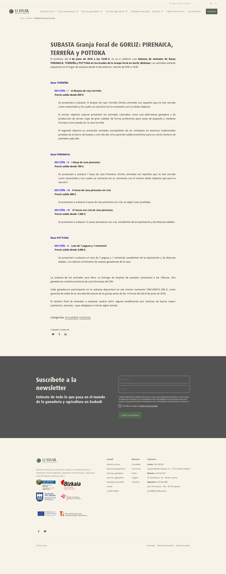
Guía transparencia (68, 11)
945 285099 (155, 464)
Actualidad (71, 317)
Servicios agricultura (117, 11)
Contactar (211, 11)
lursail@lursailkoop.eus (156, 491)
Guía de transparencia (116, 468)
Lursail (109, 486)
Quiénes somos (47, 11)
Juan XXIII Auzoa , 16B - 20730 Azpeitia (163, 486)
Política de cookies (183, 545)
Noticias (158, 11)
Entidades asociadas (140, 11)
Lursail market (113, 491)
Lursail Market (194, 11)
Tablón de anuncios (175, 11)
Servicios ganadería (92, 11)
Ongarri (135, 477)
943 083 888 (157, 482)
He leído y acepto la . (140, 406)
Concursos (136, 468)
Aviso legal (151, 545)
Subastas (85, 317)
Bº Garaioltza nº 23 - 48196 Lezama (162, 477)
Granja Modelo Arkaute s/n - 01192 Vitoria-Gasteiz (168, 468)
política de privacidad (148, 406)
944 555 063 (156, 473)
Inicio (22, 18)
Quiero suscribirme (130, 415)
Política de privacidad (165, 545)
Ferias (134, 473)
